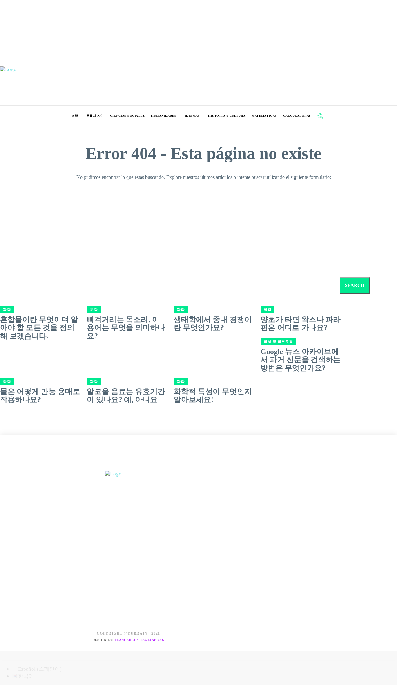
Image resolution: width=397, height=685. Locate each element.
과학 (94, 381)
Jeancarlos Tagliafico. (139, 640)
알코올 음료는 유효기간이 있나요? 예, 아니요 (126, 396)
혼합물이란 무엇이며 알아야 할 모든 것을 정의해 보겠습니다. (39, 327)
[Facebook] (114, 463)
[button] (320, 115)
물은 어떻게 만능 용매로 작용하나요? (40, 396)
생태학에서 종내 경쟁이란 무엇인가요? (213, 323)
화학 (7, 381)
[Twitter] (142, 463)
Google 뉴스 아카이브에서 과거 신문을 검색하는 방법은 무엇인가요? (301, 359)
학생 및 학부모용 (278, 341)
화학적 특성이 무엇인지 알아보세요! (213, 396)
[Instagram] (128, 463)
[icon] (333, 117)
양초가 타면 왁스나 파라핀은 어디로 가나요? (301, 323)
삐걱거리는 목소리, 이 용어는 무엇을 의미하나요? (126, 327)
